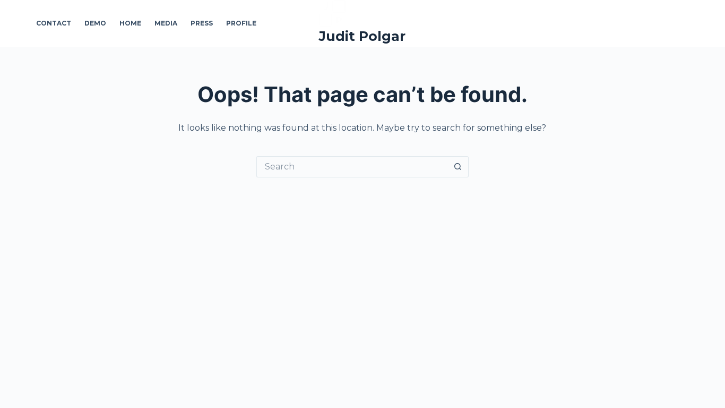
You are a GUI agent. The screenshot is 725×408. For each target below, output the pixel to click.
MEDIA (165, 23)
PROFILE (241, 23)
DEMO (95, 23)
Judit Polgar (362, 36)
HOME (130, 23)
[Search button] (458, 166)
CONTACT (53, 23)
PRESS (202, 23)
